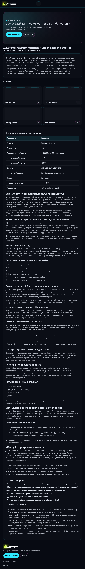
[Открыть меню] (38, 3)
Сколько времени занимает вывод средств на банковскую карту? (36, 490)
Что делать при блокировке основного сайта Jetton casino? (33, 500)
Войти (24, 555)
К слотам (29, 34)
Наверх (5, 565)
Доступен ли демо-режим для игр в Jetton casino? (28, 497)
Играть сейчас (11, 555)
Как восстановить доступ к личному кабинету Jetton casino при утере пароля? (41, 484)
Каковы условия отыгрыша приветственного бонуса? (30, 493)
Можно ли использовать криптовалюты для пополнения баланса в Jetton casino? (42, 487)
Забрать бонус (14, 34)
